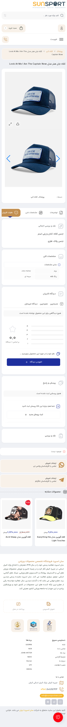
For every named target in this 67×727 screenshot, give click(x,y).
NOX (30, 648)
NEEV (29, 657)
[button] (56, 543)
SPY (30, 665)
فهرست (54, 39)
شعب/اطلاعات (59, 665)
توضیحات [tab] (54, 212)
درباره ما (62, 661)
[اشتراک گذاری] (18, 124)
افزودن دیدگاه (36, 362)
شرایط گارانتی (60, 657)
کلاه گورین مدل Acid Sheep (18, 537)
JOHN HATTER (26, 653)
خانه (63, 644)
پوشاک (60, 51)
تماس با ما (61, 648)
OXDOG (29, 669)
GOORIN (29, 644)
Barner (29, 661)
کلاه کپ (49, 51)
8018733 (49, 689)
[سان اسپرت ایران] (49, 5)
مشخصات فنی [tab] (31, 212)
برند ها (62, 653)
